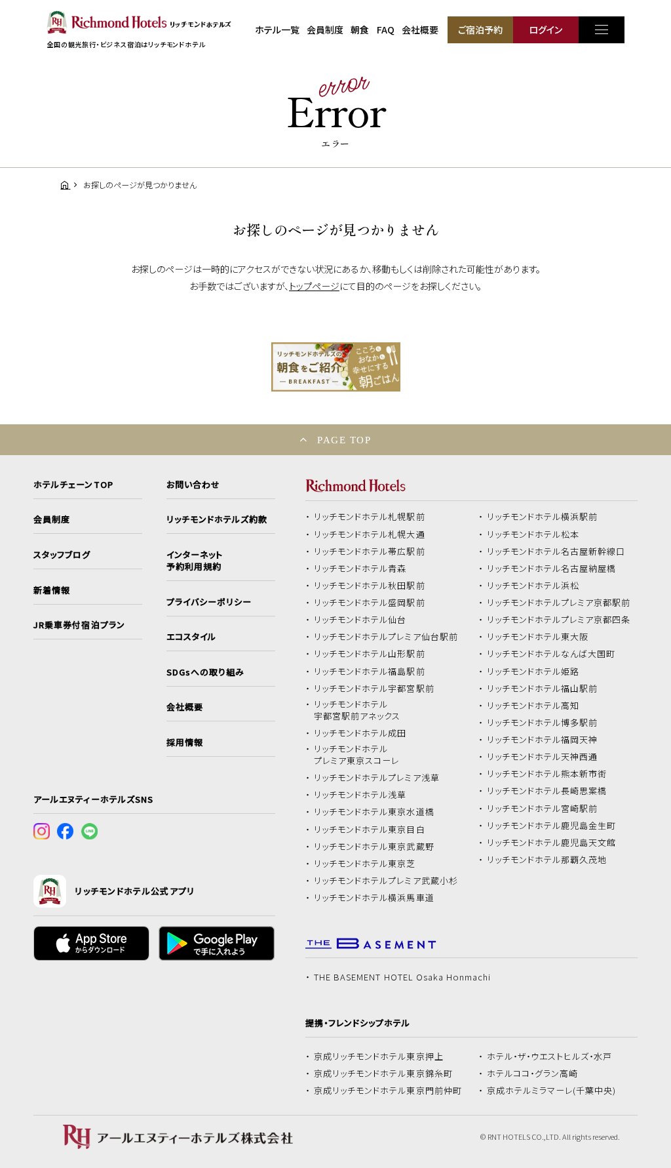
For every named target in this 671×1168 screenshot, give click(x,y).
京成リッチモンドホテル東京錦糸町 (383, 1073)
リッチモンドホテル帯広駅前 (369, 551)
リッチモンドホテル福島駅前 (369, 671)
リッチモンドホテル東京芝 (365, 864)
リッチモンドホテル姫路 (533, 671)
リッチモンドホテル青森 (360, 568)
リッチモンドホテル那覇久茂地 (547, 860)
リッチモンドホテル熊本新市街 (547, 774)
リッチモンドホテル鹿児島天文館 (552, 843)
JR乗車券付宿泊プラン (79, 625)
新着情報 (51, 590)
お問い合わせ (193, 485)
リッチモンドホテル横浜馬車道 (374, 898)
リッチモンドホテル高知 (533, 706)
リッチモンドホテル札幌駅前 (369, 517)
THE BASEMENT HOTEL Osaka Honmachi (402, 977)
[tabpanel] (335, 367)
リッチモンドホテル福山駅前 (542, 689)
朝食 (360, 29)
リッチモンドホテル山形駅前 (369, 654)
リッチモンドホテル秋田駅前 (369, 586)
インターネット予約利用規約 (194, 561)
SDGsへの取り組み (205, 672)
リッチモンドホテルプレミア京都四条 (559, 620)
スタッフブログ (61, 555)
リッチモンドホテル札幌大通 (369, 534)
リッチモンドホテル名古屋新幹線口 (556, 551)
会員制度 (325, 29)
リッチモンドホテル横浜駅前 (542, 517)
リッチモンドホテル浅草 (360, 795)
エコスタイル (191, 637)
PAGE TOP (344, 439)
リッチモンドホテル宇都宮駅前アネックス (357, 710)
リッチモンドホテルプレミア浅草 (377, 778)
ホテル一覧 (277, 29)
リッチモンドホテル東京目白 (369, 830)
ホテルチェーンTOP (73, 485)
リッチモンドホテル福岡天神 (542, 740)
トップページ (314, 285)
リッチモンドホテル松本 (533, 534)
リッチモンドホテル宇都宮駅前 (374, 689)
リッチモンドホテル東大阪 (538, 637)
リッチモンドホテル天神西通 (542, 757)
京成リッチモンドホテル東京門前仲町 (388, 1091)
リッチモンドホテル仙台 (360, 620)
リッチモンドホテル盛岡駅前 (369, 603)
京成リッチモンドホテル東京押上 (379, 1056)
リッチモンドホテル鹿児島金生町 (552, 826)
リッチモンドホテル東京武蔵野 (374, 847)
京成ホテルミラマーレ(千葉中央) (552, 1091)
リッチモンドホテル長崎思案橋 (547, 791)
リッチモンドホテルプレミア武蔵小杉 (386, 881)
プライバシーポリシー (209, 602)
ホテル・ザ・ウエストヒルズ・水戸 (550, 1056)
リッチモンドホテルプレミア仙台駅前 (386, 637)
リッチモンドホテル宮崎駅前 (542, 809)
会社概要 (420, 29)
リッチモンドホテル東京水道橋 (374, 812)
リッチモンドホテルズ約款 (217, 519)
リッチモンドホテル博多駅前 (542, 723)
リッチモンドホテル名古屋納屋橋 (552, 568)
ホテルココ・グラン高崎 (533, 1073)
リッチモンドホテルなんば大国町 (551, 654)
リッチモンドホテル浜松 (533, 586)
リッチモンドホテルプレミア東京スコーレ (356, 755)
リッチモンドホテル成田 (360, 733)
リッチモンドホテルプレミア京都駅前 (559, 603)
